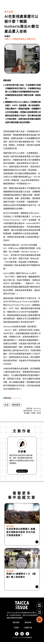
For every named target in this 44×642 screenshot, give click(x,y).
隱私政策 (28, 622)
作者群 (16, 627)
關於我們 (16, 622)
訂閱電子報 (28, 627)
